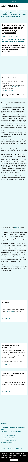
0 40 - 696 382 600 (14, 87)
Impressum (10, 448)
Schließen (14, 460)
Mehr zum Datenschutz (8, 457)
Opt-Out (24, 455)
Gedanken (12, 11)
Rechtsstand (17, 227)
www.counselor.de (9, 442)
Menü (14, 1)
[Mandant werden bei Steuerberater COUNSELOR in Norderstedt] (14, 402)
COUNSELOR (4, 11)
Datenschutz (18, 448)
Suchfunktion (10, 311)
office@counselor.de (8, 90)
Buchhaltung (19, 11)
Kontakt (3, 448)
